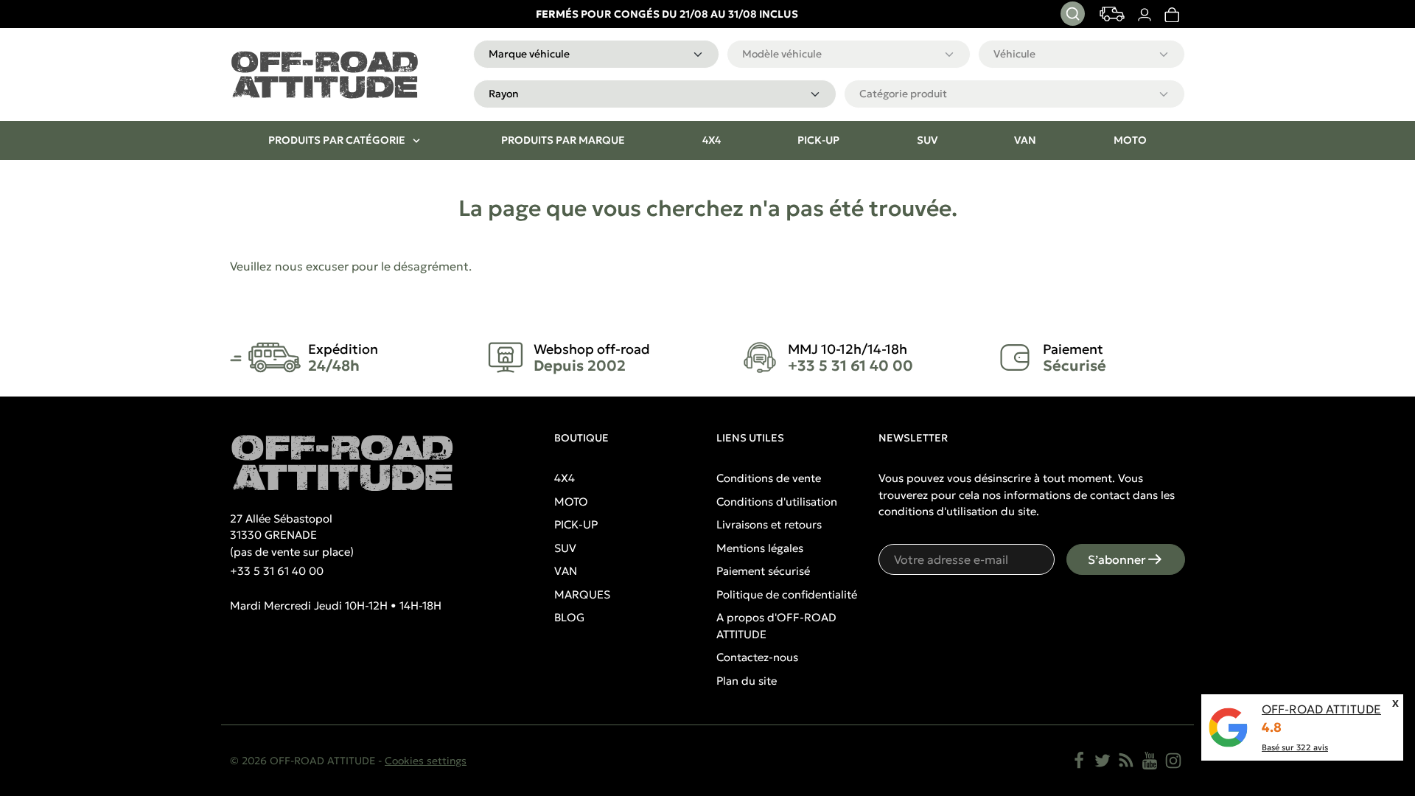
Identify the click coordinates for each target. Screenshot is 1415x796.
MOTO (571, 502)
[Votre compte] (1144, 14)
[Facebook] (1079, 760)
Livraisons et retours (769, 524)
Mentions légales (759, 548)
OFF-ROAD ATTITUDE (1321, 709)
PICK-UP (576, 524)
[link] (1171, 14)
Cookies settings (426, 760)
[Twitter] (1102, 760)
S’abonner (1117, 559)
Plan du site (746, 681)
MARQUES (582, 594)
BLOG (569, 617)
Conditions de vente (768, 478)
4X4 (564, 478)
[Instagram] (1173, 760)
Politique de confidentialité (786, 594)
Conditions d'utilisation (776, 502)
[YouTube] (1149, 760)
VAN (565, 571)
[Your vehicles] (1112, 14)
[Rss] (1126, 760)
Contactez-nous (757, 657)
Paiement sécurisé (763, 571)
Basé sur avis (1295, 747)
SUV (565, 548)
